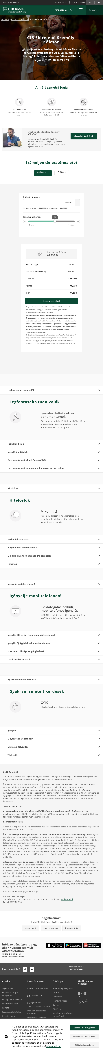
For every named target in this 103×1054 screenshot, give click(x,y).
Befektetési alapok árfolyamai (10, 994)
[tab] (43, 173)
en (90, 2)
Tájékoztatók (7, 988)
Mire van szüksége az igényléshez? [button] (26, 651)
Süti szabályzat (53, 1045)
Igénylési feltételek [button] (18, 452)
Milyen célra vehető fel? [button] (20, 738)
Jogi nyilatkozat (34, 1002)
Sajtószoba (57, 996)
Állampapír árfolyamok (12, 999)
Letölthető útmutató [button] (19, 659)
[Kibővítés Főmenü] (80, 10)
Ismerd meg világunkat (63, 988)
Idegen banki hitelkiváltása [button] (22, 547)
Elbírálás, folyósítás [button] (18, 746)
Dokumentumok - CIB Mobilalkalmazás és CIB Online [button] (36, 468)
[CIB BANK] (14, 10)
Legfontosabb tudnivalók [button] (21, 390)
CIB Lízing (57, 1009)
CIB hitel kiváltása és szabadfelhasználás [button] (29, 555)
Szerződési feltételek (11, 1012)
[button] (71, 10)
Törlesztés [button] (13, 755)
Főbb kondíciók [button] (16, 443)
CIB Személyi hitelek (20, 19)
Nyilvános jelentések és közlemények (63, 1014)
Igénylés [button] (12, 730)
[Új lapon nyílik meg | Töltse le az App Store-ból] (55, 945)
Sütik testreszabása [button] (84, 1045)
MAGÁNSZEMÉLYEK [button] (10, 2)
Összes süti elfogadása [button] (84, 1027)
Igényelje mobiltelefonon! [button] (21, 584)
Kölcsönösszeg (31, 197)
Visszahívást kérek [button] (83, 136)
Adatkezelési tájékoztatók (38, 1006)
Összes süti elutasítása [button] (84, 1036)
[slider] (55, 221)
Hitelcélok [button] (13, 488)
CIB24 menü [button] (30, 928)
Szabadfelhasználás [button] (18, 539)
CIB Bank (5, 19)
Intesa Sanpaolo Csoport (38, 988)
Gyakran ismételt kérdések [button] (22, 679)
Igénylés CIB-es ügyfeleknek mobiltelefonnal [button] (31, 635)
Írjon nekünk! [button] (71, 928)
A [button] (80, 1001)
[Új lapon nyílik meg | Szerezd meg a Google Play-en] (74, 945)
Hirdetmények (8, 1016)
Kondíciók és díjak (10, 1003)
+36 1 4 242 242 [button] (50, 928)
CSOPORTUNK (61, 10)
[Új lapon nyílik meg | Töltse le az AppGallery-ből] (92, 945)
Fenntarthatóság (60, 1001)
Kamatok (6, 1007)
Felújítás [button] (12, 563)
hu (99, 2)
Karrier (56, 1005)
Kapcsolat (62, 2)
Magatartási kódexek (36, 1017)
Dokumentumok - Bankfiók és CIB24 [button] (27, 460)
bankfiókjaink (67, 899)
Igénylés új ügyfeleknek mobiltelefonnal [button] (29, 643)
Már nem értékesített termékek (36, 1012)
